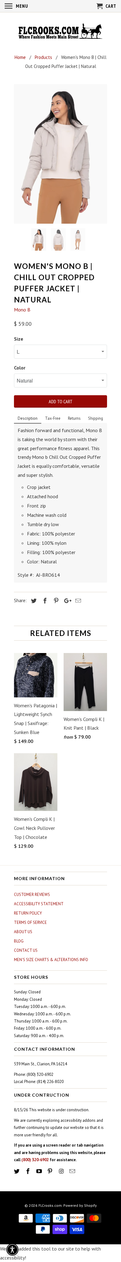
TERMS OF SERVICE (30, 922)
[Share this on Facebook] (44, 600)
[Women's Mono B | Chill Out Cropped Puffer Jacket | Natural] (60, 154)
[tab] (27, 419)
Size (18, 339)
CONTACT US (26, 950)
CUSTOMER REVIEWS (32, 894)
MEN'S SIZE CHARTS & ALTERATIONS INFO (51, 959)
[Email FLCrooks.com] (72, 1171)
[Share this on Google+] (66, 600)
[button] (12, 1249)
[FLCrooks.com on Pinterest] (50, 1171)
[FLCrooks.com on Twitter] (17, 1171)
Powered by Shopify (80, 1205)
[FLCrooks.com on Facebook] (28, 1171)
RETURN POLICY (28, 913)
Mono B (22, 310)
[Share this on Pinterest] (55, 600)
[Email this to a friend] (77, 600)
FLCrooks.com (50, 1205)
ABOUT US (23, 931)
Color (19, 368)
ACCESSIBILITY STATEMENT (39, 903)
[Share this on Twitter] (33, 600)
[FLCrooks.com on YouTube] (39, 1171)
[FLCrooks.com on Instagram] (61, 1171)
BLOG (19, 941)
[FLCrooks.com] (60, 32)
